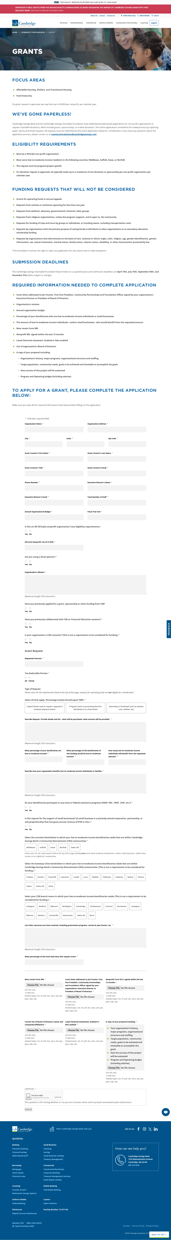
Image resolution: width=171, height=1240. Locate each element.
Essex (52, 847)
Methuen (107, 877)
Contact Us (111, 16)
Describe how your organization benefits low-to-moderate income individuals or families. (67, 771)
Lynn (85, 877)
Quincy (130, 877)
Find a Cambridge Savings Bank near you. (74, 1129)
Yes (26, 534)
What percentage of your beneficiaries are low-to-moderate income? (43, 752)
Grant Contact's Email (101, 468)
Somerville (53, 915)
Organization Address (101, 424)
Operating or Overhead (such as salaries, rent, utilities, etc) (126, 708)
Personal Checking (20, 1149)
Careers (102, 16)
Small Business (76, 23)
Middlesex (30, 847)
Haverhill (52, 877)
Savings (47, 1152)
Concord (109, 906)
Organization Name (37, 424)
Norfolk (63, 847)
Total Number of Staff (101, 497)
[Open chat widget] (166, 1112)
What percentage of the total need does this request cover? (54, 956)
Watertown (68, 915)
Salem (29, 886)
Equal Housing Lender (24, 1226)
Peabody (119, 877)
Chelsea (29, 877)
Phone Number (35, 482)
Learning (144, 23)
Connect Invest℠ (19, 1190)
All (26, 681)
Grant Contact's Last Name (103, 453)
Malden (95, 877)
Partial (31, 681)
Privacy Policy (152, 1225)
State (73, 438)
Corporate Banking (52, 1173)
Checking (47, 1149)
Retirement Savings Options (24, 1193)
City (30, 438)
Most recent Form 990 (38, 979)
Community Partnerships (126, 23)
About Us (94, 16)
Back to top (158, 1235)
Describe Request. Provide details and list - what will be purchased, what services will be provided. (71, 719)
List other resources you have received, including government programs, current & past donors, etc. (72, 925)
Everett (41, 877)
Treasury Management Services (57, 1176)
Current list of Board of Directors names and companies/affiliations (44, 1023)
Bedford (42, 906)
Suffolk (43, 847)
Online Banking (18, 1203)
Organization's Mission (39, 572)
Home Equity (18, 1173)
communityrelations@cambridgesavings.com (74, 134)
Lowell (76, 877)
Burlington (66, 906)
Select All (75, 847)
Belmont (54, 906)
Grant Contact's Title (38, 468)
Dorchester (122, 906)
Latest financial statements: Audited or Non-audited (82, 1023)
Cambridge (80, 906)
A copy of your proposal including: (125, 1022)
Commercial (91, 23)
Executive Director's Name (103, 482)
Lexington (135, 906)
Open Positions (50, 1203)
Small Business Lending (54, 1156)
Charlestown (95, 906)
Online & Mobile (106, 23)
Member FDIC (18, 1223)
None (51, 886)
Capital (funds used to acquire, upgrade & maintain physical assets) (45, 708)
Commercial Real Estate (54, 1169)
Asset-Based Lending (52, 1180)
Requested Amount (37, 658)
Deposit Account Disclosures (24, 1213)
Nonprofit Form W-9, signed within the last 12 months (124, 981)
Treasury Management (53, 1159)
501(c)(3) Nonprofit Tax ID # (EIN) (43, 542)
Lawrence (65, 877)
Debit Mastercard (20, 1156)
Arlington (30, 906)
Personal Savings (19, 1152)
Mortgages (16, 1169)
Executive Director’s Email (40, 497)
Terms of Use (138, 1225)
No (30, 534)
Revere (141, 877)
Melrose (29, 915)
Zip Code (116, 438)
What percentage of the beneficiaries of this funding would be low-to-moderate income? (84, 753)
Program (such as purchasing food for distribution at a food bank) (85, 708)
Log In (154, 22)
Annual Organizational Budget (42, 511)
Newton (41, 915)
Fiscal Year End (98, 511)
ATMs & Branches (129, 16)
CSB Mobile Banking (52, 1190)
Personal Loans (18, 1176)
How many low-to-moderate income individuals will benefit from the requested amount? (126, 753)
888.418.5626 (144, 16)
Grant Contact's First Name (41, 453)
